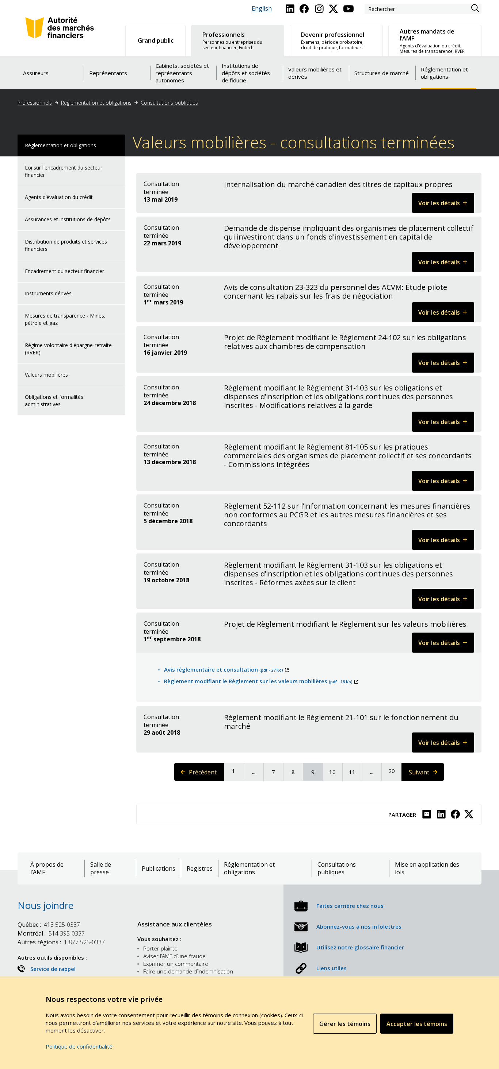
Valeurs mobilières (46, 374)
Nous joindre (45, 905)
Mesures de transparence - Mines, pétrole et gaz (65, 319)
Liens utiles (331, 968)
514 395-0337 (51, 933)
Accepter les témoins (416, 1024)
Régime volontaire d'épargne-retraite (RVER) (68, 349)
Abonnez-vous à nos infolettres (358, 926)
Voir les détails (446, 206)
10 (335, 771)
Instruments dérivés (48, 293)
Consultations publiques (169, 103)
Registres (200, 868)
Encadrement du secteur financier (64, 271)
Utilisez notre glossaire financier (360, 947)
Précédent (206, 774)
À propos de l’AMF (47, 868)
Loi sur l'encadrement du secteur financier (63, 171)
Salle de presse (100, 868)
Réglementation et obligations (96, 103)
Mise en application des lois (427, 868)
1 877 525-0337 (61, 942)
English (262, 8)
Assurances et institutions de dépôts (68, 219)
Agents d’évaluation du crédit (59, 197)
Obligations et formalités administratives (54, 400)
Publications (158, 868)
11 (355, 771)
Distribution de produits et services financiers (66, 245)
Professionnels (35, 103)
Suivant (426, 774)
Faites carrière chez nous (350, 905)
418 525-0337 (49, 925)
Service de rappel (53, 968)
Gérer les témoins (344, 1024)
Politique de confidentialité (79, 1046)
